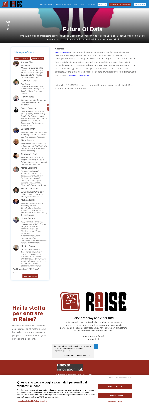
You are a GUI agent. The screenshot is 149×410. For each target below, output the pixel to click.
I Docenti (83, 4)
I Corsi (75, 4)
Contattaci (102, 4)
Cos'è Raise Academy (46, 4)
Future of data (37, 58)
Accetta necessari (115, 395)
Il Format (91, 4)
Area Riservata (140, 4)
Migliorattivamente (22, 58)
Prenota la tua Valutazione (120, 4)
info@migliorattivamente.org (78, 75)
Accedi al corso (30, 276)
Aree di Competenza (63, 4)
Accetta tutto (115, 387)
